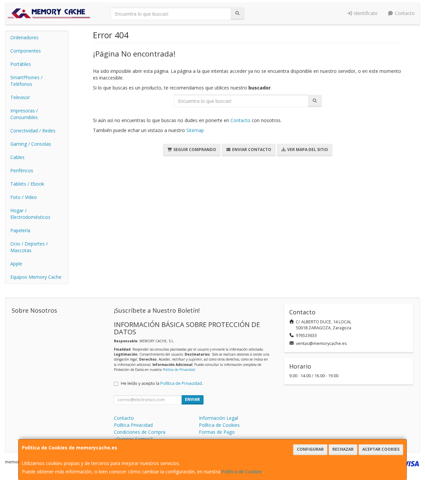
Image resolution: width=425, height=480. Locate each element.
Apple (16, 263)
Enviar (192, 399)
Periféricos (21, 170)
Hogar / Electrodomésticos (30, 213)
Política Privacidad (133, 425)
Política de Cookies (241, 471)
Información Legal (218, 418)
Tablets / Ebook (27, 184)
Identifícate (365, 13)
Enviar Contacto (251, 149)
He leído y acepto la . (162, 383)
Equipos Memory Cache (35, 277)
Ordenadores (24, 37)
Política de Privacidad (179, 369)
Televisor (20, 97)
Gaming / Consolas (30, 144)
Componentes (25, 51)
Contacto (404, 13)
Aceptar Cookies (380, 449)
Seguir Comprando (194, 149)
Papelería (20, 230)
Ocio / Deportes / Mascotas (29, 246)
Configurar (310, 449)
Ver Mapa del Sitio (307, 149)
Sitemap (195, 130)
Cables (17, 157)
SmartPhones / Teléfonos (26, 80)
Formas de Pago (217, 432)
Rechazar (343, 449)
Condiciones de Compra (139, 432)
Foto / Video (23, 197)
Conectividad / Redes (32, 130)
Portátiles (20, 64)
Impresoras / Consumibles (24, 113)
